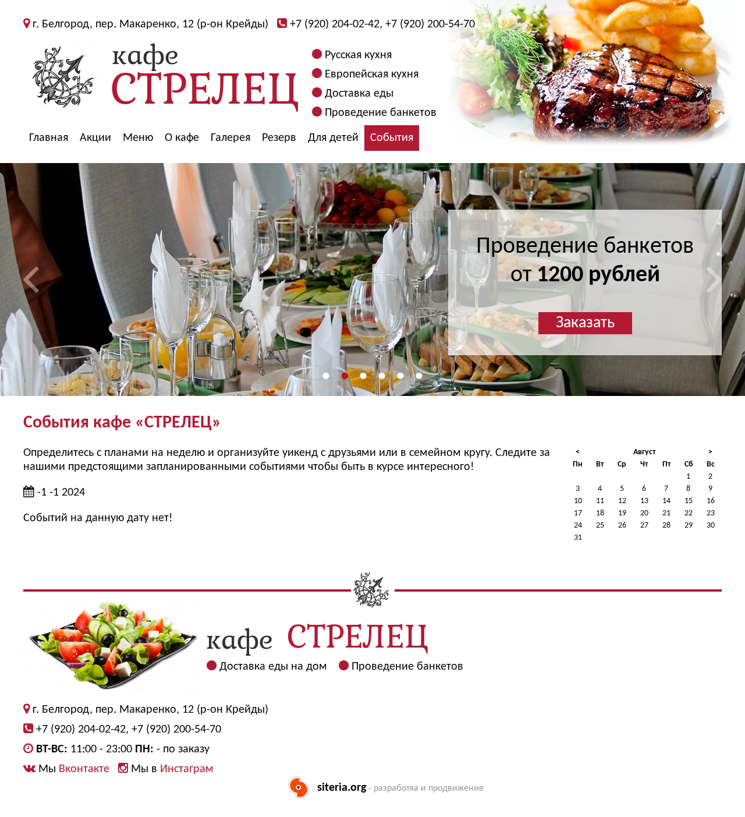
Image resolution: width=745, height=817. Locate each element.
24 (578, 525)
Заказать (585, 323)
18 (600, 513)
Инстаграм (187, 769)
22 (688, 513)
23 (711, 513)
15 (688, 501)
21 (666, 513)
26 (622, 525)
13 (644, 501)
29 (688, 525)
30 (711, 525)
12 (622, 501)
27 (644, 525)
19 (622, 513)
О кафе (182, 138)
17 (578, 513)
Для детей (333, 138)
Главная (48, 138)
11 (600, 501)
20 (644, 513)
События (391, 138)
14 (666, 501)
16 (711, 501)
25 (600, 525)
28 (666, 525)
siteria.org (341, 788)
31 (578, 537)
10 (578, 501)
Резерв (279, 138)
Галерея (230, 138)
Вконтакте (84, 769)
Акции (95, 138)
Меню (138, 138)
